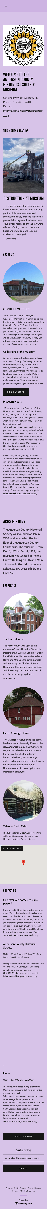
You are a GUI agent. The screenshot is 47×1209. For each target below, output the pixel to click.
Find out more (16, 392)
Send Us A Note (23, 1136)
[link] (23, 1203)
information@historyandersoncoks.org (20, 1121)
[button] (5, 5)
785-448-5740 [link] (10, 973)
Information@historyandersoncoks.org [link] (20, 976)
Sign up (23, 1168)
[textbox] (23, 1158)
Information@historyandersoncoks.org (21, 427)
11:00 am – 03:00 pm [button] (24, 1080)
